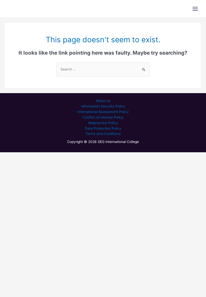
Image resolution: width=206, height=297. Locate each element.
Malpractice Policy (103, 123)
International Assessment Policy (103, 112)
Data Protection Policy (103, 128)
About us (103, 101)
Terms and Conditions (103, 134)
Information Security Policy (103, 106)
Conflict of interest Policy (103, 117)
